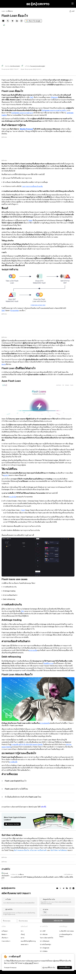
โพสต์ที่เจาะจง (48, 663)
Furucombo (14, 310)
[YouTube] (3, 21)
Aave (30, 220)
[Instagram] (21, 21)
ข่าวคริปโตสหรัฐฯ (45, 944)
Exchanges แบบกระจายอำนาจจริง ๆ (54, 110)
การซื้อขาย (9, 11)
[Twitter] (8, 21)
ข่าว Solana (43, 951)
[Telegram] (12, 21)
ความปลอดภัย (45, 723)
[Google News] (73, 888)
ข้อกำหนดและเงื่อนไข (21, 850)
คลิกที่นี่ (43, 807)
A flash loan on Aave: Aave (38, 305)
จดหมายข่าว (24, 944)
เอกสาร (6, 475)
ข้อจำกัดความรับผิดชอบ (58, 850)
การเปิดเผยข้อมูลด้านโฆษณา (65, 935)
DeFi (31, 97)
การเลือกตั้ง (13, 762)
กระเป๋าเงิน (12, 497)
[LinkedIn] (17, 21)
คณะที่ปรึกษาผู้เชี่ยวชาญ (28, 941)
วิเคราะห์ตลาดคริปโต (46, 938)
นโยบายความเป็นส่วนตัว (38, 850)
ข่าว (22, 931)
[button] (19, 901)
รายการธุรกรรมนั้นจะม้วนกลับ (32, 186)
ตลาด (22, 938)
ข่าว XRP (43, 931)
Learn (3, 11)
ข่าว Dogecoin (44, 948)
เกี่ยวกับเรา (5, 938)
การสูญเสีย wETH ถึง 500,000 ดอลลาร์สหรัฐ (27, 744)
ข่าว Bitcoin (44, 934)
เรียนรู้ (23, 934)
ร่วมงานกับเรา (6, 941)
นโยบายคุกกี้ (29, 963)
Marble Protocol (26, 129)
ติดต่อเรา (4, 934)
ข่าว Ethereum (44, 941)
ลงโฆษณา (5, 931)
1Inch (23, 510)
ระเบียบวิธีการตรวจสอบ (66, 931)
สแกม (4, 364)
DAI (22, 611)
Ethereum (54, 97)
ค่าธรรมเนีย (33, 650)
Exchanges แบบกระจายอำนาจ (22, 113)
